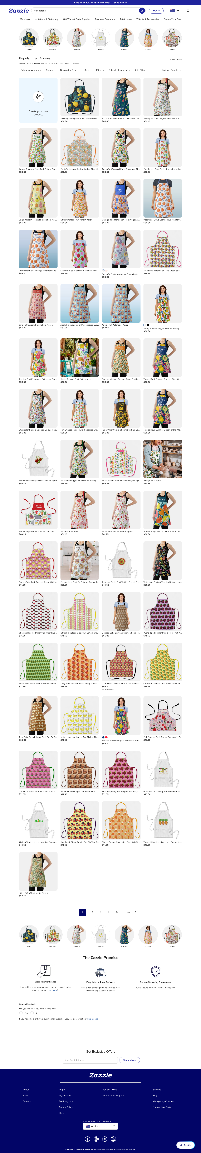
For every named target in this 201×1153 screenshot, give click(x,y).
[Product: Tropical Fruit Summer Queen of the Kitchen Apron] (162, 357)
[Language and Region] (174, 11)
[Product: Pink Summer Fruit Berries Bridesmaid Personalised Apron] (162, 715)
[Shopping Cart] (188, 10)
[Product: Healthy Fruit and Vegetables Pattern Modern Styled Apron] (162, 97)
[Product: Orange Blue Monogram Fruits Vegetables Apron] (121, 198)
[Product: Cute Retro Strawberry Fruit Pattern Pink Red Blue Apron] (79, 249)
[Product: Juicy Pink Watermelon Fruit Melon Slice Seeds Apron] (38, 770)
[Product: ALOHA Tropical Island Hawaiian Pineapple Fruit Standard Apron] (38, 820)
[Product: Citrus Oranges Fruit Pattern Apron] (79, 198)
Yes (26, 1013)
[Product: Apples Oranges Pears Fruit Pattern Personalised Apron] (38, 147)
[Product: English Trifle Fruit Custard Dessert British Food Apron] (38, 560)
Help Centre (92, 1019)
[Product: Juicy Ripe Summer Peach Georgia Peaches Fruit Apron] (79, 662)
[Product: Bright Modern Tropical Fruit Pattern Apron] (38, 198)
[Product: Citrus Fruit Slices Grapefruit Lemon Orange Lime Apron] (79, 611)
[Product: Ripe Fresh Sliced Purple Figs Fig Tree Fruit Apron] (79, 820)
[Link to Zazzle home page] (20, 10)
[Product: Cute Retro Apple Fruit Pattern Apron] (38, 303)
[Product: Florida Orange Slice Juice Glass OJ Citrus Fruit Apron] (121, 820)
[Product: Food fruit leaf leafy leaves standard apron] (38, 459)
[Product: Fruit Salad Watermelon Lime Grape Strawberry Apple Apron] (162, 249)
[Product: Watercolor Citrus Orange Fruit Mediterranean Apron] (162, 198)
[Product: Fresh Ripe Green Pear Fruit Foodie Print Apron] (38, 662)
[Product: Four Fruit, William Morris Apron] (38, 871)
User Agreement (116, 1149)
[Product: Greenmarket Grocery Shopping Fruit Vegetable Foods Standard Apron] (162, 770)
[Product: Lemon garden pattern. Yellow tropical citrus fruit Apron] (79, 97)
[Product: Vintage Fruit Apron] (162, 459)
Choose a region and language (97, 1121)
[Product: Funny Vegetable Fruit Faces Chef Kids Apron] (38, 510)
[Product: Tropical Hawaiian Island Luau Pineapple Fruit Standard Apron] (162, 820)
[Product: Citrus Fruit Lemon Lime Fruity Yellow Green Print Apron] (162, 662)
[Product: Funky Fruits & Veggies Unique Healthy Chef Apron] (162, 303)
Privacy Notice (129, 1149)
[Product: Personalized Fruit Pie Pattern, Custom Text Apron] (79, 560)
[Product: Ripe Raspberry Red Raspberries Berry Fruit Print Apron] (121, 770)
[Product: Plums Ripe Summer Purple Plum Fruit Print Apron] (162, 611)
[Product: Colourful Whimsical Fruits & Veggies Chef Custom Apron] (121, 147)
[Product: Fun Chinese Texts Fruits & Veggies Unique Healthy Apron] (79, 408)
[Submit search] (142, 11)
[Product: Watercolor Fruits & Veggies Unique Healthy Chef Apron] (38, 408)
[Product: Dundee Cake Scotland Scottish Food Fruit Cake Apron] (121, 611)
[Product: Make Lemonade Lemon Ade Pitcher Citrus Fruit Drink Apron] (79, 715)
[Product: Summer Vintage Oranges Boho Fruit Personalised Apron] (121, 357)
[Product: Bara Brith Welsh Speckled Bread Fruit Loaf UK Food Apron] (79, 770)
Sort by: (165, 70)
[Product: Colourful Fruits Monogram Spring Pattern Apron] (121, 249)
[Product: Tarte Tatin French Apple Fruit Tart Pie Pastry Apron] (38, 715)
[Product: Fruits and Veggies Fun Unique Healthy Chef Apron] (79, 459)
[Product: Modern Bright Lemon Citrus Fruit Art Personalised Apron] (162, 510)
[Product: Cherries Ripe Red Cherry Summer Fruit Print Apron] (38, 611)
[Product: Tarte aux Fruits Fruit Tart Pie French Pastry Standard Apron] (121, 560)
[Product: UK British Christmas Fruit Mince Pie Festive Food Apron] (121, 662)
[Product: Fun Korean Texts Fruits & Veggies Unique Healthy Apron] (162, 147)
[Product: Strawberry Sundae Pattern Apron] (121, 510)
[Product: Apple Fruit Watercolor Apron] (121, 303)
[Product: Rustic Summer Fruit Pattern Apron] (79, 357)
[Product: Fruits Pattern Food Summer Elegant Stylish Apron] (121, 459)
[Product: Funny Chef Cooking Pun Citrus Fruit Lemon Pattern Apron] (121, 408)
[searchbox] (88, 10)
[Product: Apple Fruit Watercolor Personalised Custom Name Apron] (79, 303)
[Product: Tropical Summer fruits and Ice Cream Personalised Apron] (121, 97)
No (36, 1013)
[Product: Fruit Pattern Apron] (79, 510)
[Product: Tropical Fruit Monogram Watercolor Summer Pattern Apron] (38, 357)
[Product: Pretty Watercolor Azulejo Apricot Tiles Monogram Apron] (79, 147)
